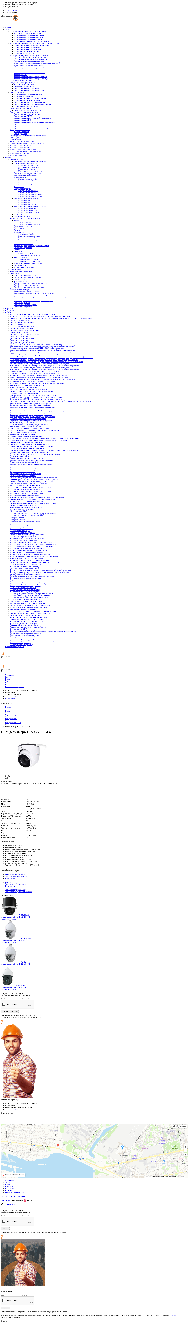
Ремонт (8, 882)
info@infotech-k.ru (11, 698)
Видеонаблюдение (12, 715)
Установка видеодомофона (15, 890)
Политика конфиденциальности (13, 1196)
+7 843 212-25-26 (11, 10)
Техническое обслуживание (15, 884)
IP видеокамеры (11, 719)
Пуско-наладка (10, 878)
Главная (8, 707)
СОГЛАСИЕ (174, 1315)
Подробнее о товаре (8, 919)
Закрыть (4, 1321)
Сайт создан (5, 1200)
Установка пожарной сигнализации (18, 892)
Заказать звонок (7, 703)
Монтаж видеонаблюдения (15, 874)
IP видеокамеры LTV (13, 723)
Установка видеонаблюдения (16, 876)
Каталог (8, 711)
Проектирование (11, 886)
